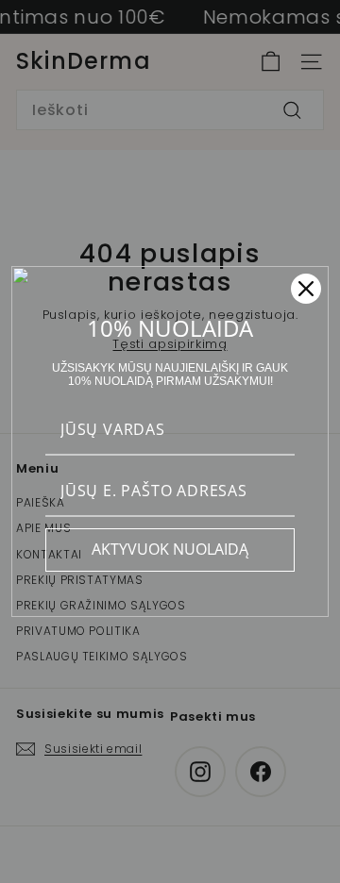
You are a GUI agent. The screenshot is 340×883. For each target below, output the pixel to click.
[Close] (306, 288)
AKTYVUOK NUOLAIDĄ (170, 549)
